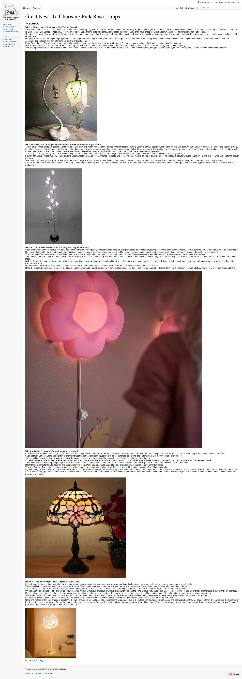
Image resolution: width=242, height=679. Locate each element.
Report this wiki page (34, 660)
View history (189, 8)
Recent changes (9, 27)
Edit (181, 8)
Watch (197, 7)
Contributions (218, 2)
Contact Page (8, 46)
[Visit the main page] (11, 10)
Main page (27, 8)
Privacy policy (29, 673)
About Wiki (39, 673)
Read (176, 8)
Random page (8, 29)
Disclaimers (48, 673)
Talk (211, 2)
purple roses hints (86, 602)
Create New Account (10, 42)
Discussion (37, 8)
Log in (238, 2)
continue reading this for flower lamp (57, 163)
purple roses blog (50, 268)
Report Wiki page (9, 44)
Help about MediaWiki (11, 32)
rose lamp (41, 48)
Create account (229, 2)
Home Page (7, 39)
